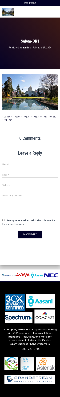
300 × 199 (21, 116)
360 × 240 (51, 116)
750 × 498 (31, 116)
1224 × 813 (7, 120)
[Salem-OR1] (30, 92)
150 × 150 (11, 116)
